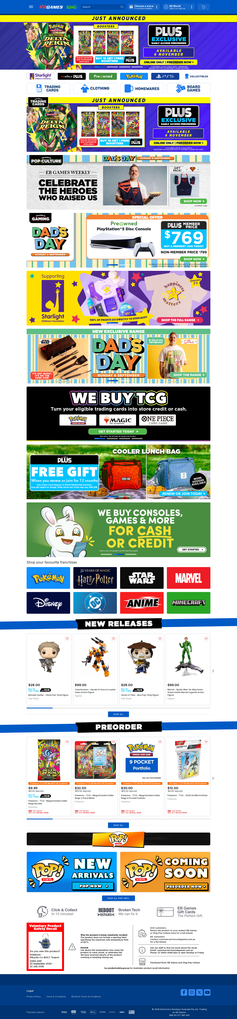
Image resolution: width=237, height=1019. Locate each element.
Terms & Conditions (56, 996)
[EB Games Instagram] (191, 992)
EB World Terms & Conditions (86, 996)
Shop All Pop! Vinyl (118, 898)
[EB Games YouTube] (207, 992)
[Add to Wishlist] (67, 638)
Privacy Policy (34, 996)
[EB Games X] (199, 992)
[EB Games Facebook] (184, 992)
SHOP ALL (118, 714)
